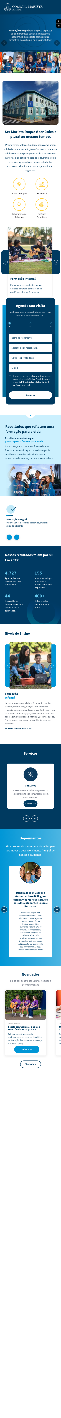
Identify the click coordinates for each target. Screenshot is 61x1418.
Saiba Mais (26, 1049)
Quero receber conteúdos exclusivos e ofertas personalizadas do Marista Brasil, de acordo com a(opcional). (32, 381)
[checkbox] (10, 376)
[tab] (25, 70)
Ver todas (30, 1064)
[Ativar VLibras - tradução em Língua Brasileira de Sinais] (58, 26)
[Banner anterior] (4, 43)
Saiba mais (30, 803)
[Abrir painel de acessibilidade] (58, 21)
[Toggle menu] (54, 8)
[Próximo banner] (57, 43)
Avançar (30, 395)
